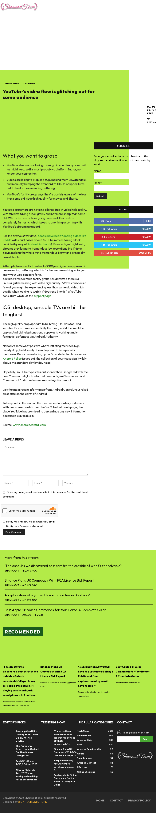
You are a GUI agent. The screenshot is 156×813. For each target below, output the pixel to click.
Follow (146, 228)
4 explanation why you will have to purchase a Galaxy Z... (49, 595)
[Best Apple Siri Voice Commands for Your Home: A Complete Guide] (133, 652)
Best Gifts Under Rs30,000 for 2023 (26, 763)
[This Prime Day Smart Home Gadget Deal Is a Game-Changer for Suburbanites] (8, 748)
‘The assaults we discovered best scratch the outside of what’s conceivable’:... (64, 566)
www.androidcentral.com (29, 425)
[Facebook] (151, 130)
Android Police (12, 358)
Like (148, 220)
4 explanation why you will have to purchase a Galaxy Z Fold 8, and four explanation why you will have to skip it (95, 676)
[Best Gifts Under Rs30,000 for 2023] (8, 763)
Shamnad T (12, 570)
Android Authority (39, 244)
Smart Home (12, 83)
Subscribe (145, 252)
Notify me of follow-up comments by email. (31, 521)
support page (42, 296)
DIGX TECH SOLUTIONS (32, 802)
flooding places (71, 236)
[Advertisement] (78, 41)
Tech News (29, 83)
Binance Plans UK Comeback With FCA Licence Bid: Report (49, 580)
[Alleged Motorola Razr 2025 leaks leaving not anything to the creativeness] (8, 772)
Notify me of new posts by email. (25, 526)
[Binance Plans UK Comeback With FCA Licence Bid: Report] (58, 652)
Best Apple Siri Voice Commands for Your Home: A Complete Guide (56, 610)
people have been (49, 236)
